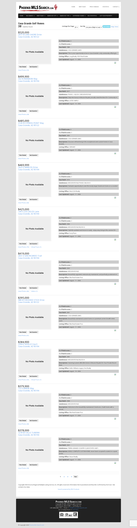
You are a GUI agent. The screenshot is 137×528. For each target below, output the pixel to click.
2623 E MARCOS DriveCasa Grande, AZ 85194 (28, 168)
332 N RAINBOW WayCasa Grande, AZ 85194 (28, 79)
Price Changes (94, 6)
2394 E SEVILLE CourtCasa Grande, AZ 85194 (28, 345)
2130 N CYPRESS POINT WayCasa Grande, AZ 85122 (31, 124)
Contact (115, 6)
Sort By (82, 26)
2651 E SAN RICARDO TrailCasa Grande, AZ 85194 (30, 256)
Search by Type (64, 15)
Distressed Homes (78, 15)
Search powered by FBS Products (68, 489)
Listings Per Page (68, 26)
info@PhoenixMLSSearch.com (78, 508)
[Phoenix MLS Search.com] (38, 8)
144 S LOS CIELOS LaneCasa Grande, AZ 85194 (28, 212)
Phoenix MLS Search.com (36, 525)
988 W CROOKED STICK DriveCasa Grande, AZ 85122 (31, 301)
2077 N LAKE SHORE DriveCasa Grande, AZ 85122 (30, 35)
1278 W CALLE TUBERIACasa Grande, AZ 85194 (28, 433)
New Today (82, 6)
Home (73, 6)
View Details (22, 67)
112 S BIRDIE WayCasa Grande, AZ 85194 (28, 389)
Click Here (75, 510)
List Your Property (106, 15)
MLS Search (29, 15)
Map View (114, 26)
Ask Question (33, 67)
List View (106, 26)
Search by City (51, 15)
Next (75, 476)
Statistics (106, 6)
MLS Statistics (92, 15)
